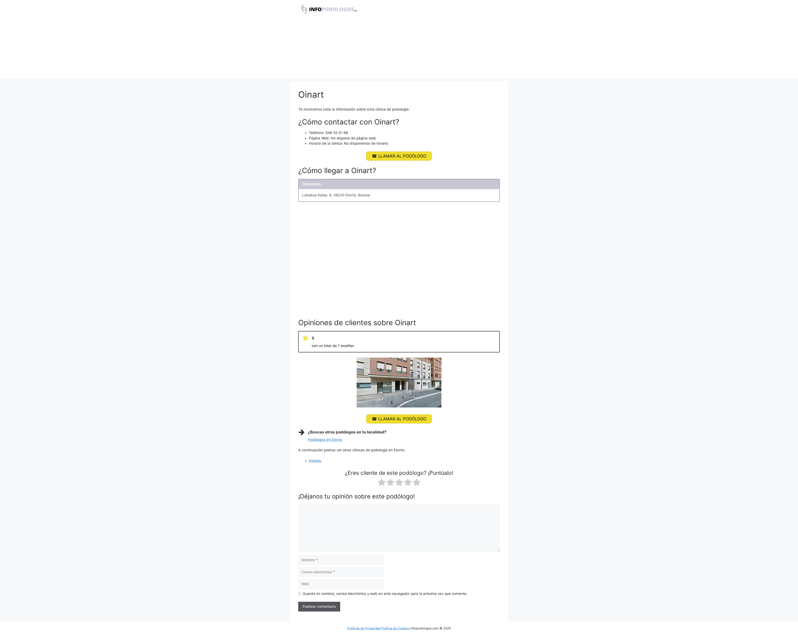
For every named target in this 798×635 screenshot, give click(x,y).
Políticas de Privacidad (364, 628)
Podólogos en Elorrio (325, 440)
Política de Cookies (395, 628)
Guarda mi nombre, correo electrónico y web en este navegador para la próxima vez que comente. (385, 594)
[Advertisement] (399, 50)
